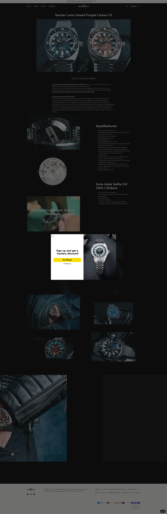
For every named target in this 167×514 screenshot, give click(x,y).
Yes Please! (67, 260)
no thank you (67, 263)
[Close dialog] (53, 236)
